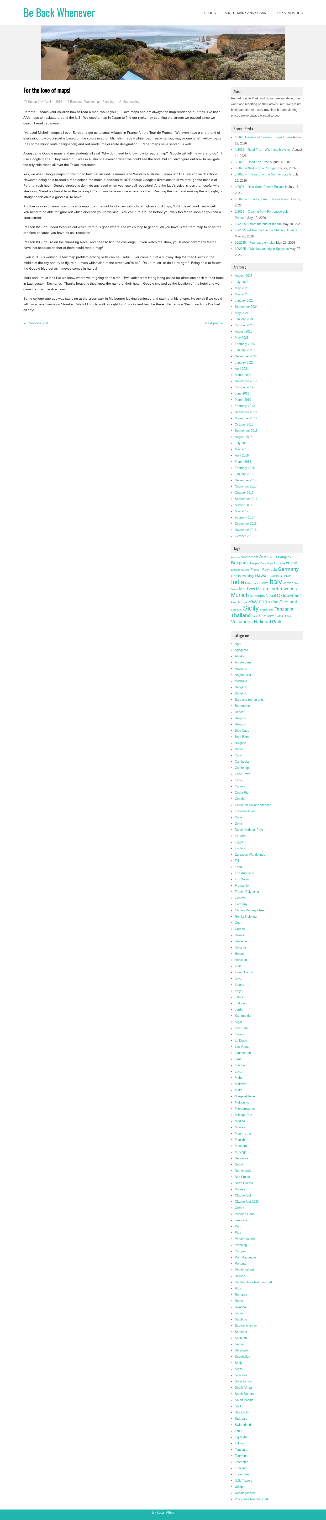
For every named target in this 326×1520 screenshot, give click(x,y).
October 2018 (244, 424)
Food (238, 867)
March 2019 (243, 399)
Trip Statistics (289, 13)
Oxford (239, 1208)
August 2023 (243, 331)
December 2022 (246, 356)
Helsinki (240, 947)
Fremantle (242, 885)
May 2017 (241, 511)
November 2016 (246, 530)
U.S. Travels (243, 1480)
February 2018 (245, 468)
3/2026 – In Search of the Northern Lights (263, 174)
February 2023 (245, 344)
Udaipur (240, 1487)
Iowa (264, 583)
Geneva (240, 898)
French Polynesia (264, 569)
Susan (32, 101)
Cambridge (266, 563)
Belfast (240, 712)
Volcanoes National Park (256, 621)
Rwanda (257, 602)
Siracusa (241, 1375)
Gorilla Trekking (246, 916)
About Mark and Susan (245, 13)
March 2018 (243, 461)
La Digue (241, 1040)
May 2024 (241, 313)
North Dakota (244, 1183)
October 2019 (244, 387)
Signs (239, 1369)
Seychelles (242, 1356)
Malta (238, 1090)
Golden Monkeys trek (249, 910)
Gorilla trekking (242, 576)
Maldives (247, 589)
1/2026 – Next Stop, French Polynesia (261, 187)
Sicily (251, 608)
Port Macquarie (245, 1257)
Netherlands (243, 1170)
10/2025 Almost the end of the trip (258, 224)
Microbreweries (245, 1108)
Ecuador (240, 836)
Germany (288, 569)
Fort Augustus (244, 873)
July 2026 (241, 282)
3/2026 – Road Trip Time (252, 162)
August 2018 (243, 437)
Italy (275, 581)
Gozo (238, 922)
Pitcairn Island (245, 1239)
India (237, 582)
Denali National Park (249, 830)
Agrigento (241, 650)
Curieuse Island (245, 811)
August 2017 (243, 505)
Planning (108, 101)
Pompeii (240, 1251)
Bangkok (284, 557)
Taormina (241, 1456)
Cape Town (242, 774)
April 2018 (242, 455)
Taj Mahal (241, 1437)
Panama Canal (245, 1214)
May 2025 (241, 294)
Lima (238, 1059)
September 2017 (246, 499)
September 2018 (246, 430)
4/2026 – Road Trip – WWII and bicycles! (263, 149)
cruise (291, 563)
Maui (260, 589)
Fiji (237, 861)
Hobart (287, 576)
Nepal (271, 595)
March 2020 (243, 375)
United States (283, 616)
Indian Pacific (252, 583)
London (240, 1065)
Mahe (238, 1077)
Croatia (279, 563)
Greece (240, 929)
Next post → (214, 323)
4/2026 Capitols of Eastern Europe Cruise (263, 137)
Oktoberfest (289, 595)
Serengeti (236, 609)
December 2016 (246, 523)
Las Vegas (242, 1046)
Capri (238, 780)
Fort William (243, 879)
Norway (240, 1189)
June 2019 (242, 393)
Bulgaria (240, 743)
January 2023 (244, 350)
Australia (268, 556)
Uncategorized (245, 1493)
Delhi (238, 823)
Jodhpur (240, 1003)
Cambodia (242, 761)
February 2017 (245, 517)
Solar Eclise (243, 1381)
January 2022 (244, 362)
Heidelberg (275, 576)
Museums (257, 596)
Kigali (238, 1022)
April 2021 (242, 368)
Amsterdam (249, 557)
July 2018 (241, 443)
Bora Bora (242, 737)
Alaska (239, 656)
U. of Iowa (266, 616)
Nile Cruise (242, 1177)
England (235, 569)
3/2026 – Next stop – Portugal (255, 168)
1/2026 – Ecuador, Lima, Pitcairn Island (262, 199)
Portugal (240, 1263)
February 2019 (245, 406)
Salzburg (241, 1319)
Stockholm (242, 1412)
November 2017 (246, 486)
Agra (238, 644)
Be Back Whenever (59, 12)
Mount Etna (243, 1133)
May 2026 (241, 288)
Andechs (241, 668)
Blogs (210, 13)
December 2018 (246, 412)
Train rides (242, 1474)
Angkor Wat (243, 675)
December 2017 (246, 480)
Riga (238, 1288)
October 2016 (244, 536)
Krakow (240, 1034)
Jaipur (239, 997)
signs (264, 609)
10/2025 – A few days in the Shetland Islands (266, 230)
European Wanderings (85, 101)
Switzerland (243, 1425)
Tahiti (238, 1431)
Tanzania (283, 608)
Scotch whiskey (246, 1325)
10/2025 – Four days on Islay (255, 242)
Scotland (288, 601)
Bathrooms (242, 706)
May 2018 (241, 449)
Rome (242, 602)
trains (255, 616)
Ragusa (240, 1276)
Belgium (239, 562)
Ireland (239, 984)
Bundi (239, 749)
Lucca (239, 1071)
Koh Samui (242, 1028)
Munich (240, 595)
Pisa (238, 1232)
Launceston (243, 1053)
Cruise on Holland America (253, 805)
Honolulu (241, 960)
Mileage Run (243, 1115)
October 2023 (244, 325)
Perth (234, 602)
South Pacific (244, 1400)
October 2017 (244, 492)
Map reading (130, 101)
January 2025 (244, 300)
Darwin (239, 817)
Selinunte (241, 1338)
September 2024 (246, 306)
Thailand (241, 615)
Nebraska (241, 1158)
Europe (245, 569)
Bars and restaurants (249, 699)
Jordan (288, 583)
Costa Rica (242, 792)
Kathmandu (243, 1015)
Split (271, 609)
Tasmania (241, 1462)
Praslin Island (244, 1270)
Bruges (254, 563)
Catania (240, 786)
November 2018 (246, 418)
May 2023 (241, 337)
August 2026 (243, 275)
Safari (239, 1313)
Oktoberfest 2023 (247, 1201)
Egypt (239, 842)
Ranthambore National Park (254, 1282)
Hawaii (261, 575)
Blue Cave (242, 730)
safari (273, 602)
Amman (235, 557)
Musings (241, 1152)
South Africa (243, 1387)
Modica (240, 1121)
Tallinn (239, 1443)
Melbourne (242, 1102)
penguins (241, 1220)
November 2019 (246, 381)
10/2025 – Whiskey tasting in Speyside (262, 249)
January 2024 (244, 319)
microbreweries (281, 588)
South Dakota (244, 1394)
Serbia (239, 1344)
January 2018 (244, 474)
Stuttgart (241, 1418)
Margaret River (245, 1096)
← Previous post (35, 323)
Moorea (240, 1127)
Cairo (238, 755)
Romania (241, 1294)
